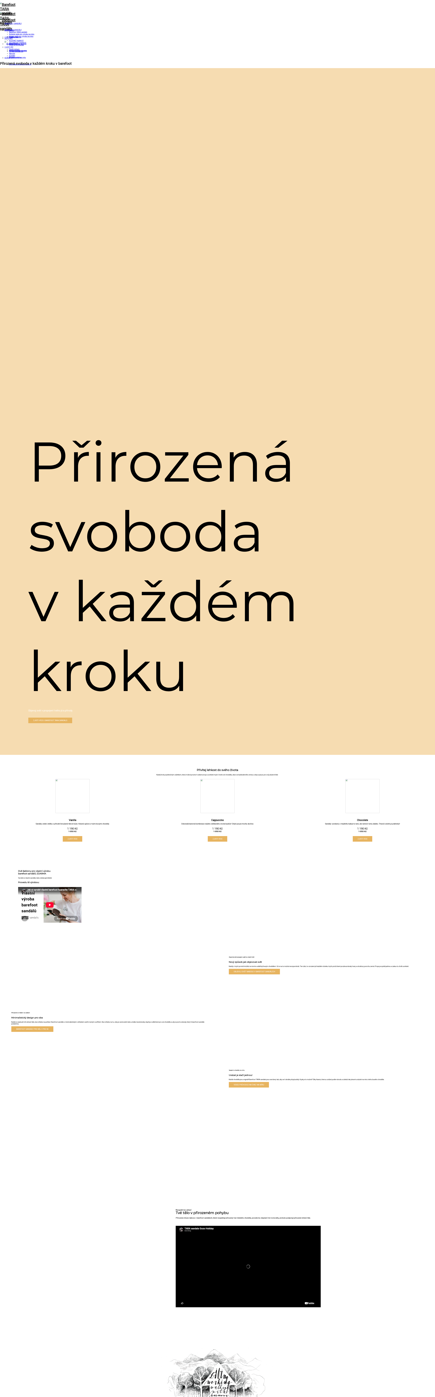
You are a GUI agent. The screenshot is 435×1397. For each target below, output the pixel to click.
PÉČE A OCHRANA (16, 45)
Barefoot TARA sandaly (18, 32)
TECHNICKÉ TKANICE (17, 43)
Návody (12, 54)
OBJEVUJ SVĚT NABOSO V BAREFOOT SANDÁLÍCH (254, 972)
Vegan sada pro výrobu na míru (21, 36)
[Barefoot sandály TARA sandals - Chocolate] (362, 796)
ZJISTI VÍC (9, 47)
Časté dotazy (14, 49)
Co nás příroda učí (16, 51)
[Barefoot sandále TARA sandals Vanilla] (72, 796)
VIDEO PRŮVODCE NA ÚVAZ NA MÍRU (249, 1085)
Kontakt (12, 56)
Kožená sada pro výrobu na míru (21, 34)
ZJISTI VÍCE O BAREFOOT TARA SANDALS (50, 720)
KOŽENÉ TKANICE (16, 41)
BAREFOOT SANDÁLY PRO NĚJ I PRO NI (32, 1029)
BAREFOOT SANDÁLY (13, 30)
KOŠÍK (7, 58)
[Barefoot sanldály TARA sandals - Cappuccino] (217, 796)
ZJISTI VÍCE (72, 839)
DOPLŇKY (9, 38)
